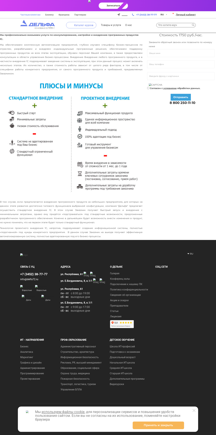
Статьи (114, 311)
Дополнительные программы (127, 378)
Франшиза (64, 14)
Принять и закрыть (158, 425)
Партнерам (80, 14)
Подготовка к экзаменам (125, 351)
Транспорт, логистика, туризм (78, 384)
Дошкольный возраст (123, 357)
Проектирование (30, 378)
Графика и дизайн (31, 362)
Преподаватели (119, 305)
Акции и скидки (119, 300)
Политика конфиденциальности (129, 289)
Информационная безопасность (80, 357)
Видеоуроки (117, 384)
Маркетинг (26, 357)
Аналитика (26, 351)
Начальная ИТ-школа (122, 362)
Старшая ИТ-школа (121, 373)
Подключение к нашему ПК (126, 284)
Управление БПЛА (71, 389)
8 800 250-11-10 (182, 103)
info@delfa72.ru (29, 279)
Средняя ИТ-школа (121, 368)
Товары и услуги (111, 25)
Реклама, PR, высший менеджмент (81, 362)
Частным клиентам (30, 14)
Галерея (114, 273)
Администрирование (32, 368)
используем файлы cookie (63, 412)
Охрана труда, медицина (75, 373)
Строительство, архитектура (77, 351)
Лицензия (115, 316)
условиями (170, 88)
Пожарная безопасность (75, 378)
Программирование (32, 373)
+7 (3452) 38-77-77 (146, 14)
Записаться (113, 5)
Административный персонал (78, 346)
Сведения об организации (125, 294)
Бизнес (24, 346)
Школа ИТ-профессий (122, 346)
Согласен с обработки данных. (174, 88)
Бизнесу (49, 14)
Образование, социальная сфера (80, 368)
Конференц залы (120, 278)
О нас (128, 25)
